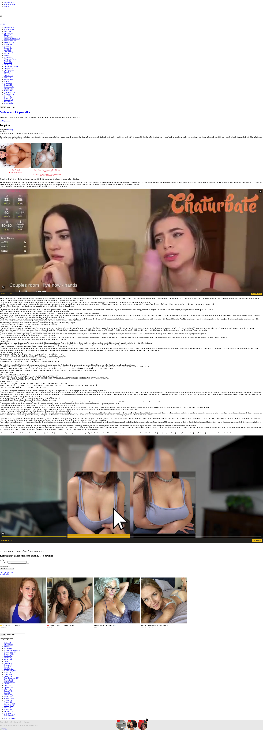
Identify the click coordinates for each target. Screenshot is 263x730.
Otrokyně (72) (8, 76)
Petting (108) (8, 79)
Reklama (7, 6)
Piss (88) (7, 81)
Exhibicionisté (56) (10, 40)
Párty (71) (7, 77)
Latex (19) (7, 55)
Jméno (2, 560)
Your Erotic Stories (10, 718)
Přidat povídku (9, 29)
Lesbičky (10, 129)
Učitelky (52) (8, 100)
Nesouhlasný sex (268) (11, 66)
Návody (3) (8, 65)
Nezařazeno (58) (9, 70)
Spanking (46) (8, 89)
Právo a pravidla (9, 4)
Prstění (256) (8, 85)
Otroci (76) (7, 74)
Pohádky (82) (8, 83)
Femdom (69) (8, 44)
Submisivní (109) (9, 92)
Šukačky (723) (9, 94)
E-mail (4, 562)
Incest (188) (8, 53)
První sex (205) (9, 87)
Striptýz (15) (8, 90)
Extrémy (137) (9, 42)
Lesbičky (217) (9, 57)
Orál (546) (7, 72)
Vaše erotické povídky (15, 112)
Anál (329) (7, 31)
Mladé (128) (8, 63)
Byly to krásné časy (6, 572)
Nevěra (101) (8, 68)
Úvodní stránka (9, 2)
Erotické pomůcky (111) (12, 39)
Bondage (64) (8, 37)
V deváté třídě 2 (5, 574)
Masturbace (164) (10, 59)
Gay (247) (7, 50)
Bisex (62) (7, 35)
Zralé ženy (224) (9, 103)
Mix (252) (7, 61)
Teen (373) (7, 96)
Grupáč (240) (8, 52)
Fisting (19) (8, 48)
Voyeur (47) (8, 102)
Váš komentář (5, 567)
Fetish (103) (8, 46)
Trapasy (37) (8, 98)
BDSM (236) (8, 33)
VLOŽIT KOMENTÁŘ (7, 568)
